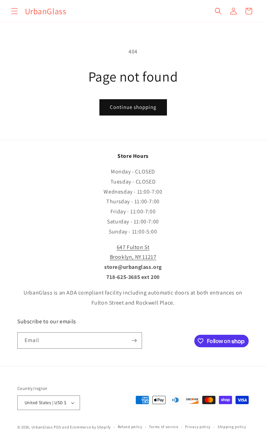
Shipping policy (232, 426)
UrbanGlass (42, 427)
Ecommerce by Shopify (90, 427)
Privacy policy (198, 426)
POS (57, 427)
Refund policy (130, 426)
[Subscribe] (134, 340)
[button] (14, 11)
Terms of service (163, 426)
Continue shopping (133, 107)
